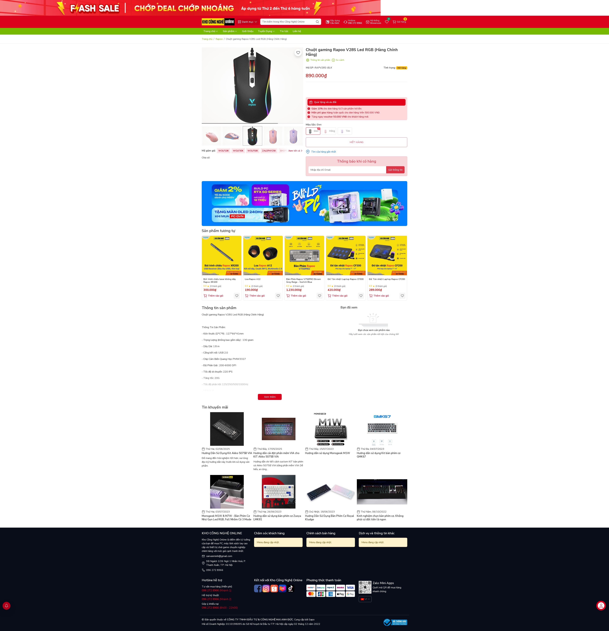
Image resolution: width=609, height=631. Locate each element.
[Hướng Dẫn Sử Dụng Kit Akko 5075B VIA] (227, 429)
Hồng (331, 131)
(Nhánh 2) (216, 599)
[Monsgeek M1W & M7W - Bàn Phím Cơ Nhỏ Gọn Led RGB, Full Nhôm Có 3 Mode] (227, 492)
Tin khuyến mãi (215, 407)
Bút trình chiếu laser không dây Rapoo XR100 (219, 281)
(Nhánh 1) (216, 590)
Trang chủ (209, 31)
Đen (315, 131)
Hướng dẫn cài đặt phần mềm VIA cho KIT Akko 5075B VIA (276, 454)
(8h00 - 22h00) (220, 608)
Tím (347, 131)
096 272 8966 (214, 570)
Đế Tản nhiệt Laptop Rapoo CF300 (345, 279)
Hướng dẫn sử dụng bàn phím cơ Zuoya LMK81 (277, 517)
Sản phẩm (228, 31)
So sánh (340, 60)
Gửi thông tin (395, 170)
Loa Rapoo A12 (252, 279)
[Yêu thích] (298, 52)
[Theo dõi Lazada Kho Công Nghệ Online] (282, 588)
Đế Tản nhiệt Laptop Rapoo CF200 (387, 279)
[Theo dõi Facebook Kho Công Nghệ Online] (258, 588)
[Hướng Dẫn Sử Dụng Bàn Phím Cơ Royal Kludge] (330, 492)
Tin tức (284, 31)
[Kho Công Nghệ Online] (218, 21)
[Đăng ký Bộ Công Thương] (395, 622)
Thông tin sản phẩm (320, 60)
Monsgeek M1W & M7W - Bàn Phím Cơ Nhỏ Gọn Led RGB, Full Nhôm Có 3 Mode (226, 517)
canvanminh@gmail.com (219, 556)
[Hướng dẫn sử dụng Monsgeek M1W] (330, 429)
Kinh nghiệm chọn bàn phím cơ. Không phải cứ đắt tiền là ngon (380, 517)
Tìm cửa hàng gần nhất (323, 152)
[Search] (317, 22)
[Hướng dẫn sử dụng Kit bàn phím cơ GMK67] (382, 429)
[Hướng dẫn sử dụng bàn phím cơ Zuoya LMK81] (278, 492)
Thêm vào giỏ (215, 296)
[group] (252, 85)
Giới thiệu (247, 31)
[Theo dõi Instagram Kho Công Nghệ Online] (266, 588)
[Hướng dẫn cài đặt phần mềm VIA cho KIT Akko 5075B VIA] (278, 429)
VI (366, 599)
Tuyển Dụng (265, 31)
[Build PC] (304, 203)
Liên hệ (297, 31)
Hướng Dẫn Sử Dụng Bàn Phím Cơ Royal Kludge (329, 517)
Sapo (311, 619)
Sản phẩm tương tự (218, 230)
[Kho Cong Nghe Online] (190, 8)
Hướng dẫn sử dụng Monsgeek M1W (327, 453)
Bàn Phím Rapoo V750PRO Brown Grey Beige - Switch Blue (303, 281)
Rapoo (219, 39)
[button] (298, 86)
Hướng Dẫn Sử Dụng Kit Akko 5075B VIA (227, 453)
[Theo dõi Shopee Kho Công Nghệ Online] (274, 588)
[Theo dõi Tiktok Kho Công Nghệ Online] (291, 588)
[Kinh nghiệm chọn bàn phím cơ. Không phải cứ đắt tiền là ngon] (382, 492)
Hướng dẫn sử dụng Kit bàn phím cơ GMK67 (378, 454)
